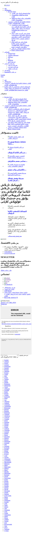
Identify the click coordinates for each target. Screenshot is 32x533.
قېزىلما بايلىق (11, 62)
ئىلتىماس (6, 52)
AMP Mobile (8, 291)
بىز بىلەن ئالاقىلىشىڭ (10, 72)
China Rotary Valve (17, 292)
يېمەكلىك (10, 57)
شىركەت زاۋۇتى (12, 68)
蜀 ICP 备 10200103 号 (11, 297)
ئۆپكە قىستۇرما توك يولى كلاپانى (20, 13)
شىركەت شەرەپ (13, 67)
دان (9, 58)
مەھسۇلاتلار (7, 10)
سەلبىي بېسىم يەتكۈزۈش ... (17, 161)
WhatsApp (4, 304)
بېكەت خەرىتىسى (9, 289)
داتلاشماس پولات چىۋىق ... (17, 170)
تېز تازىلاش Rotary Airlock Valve (20, 48)
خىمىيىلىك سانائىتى (13, 55)
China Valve (7, 292)
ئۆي (5, 8)
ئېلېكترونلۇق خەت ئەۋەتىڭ (8, 302)
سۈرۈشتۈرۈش (18, 236)
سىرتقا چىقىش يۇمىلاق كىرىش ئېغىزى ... (16, 179)
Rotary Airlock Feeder (17, 50)
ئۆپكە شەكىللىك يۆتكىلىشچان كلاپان (18, 100)
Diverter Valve (12, 11)
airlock (24, 294)
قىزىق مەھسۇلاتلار (9, 287)
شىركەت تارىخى (12, 65)
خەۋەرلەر (7, 70)
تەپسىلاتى (11, 236)
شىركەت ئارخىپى (9, 63)
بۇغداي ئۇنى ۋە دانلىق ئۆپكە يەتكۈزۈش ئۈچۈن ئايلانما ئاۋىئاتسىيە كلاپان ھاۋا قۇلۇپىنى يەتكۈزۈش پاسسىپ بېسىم (19, 124)
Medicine (10, 60)
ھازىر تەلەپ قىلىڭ (6, 270)
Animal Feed (11, 53)
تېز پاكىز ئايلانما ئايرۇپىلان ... (17, 152)
